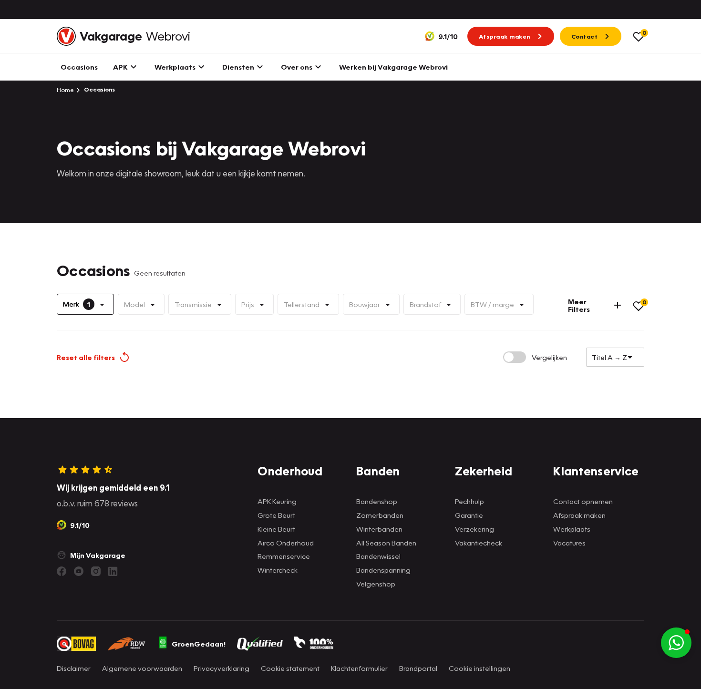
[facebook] (61, 571)
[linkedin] (113, 571)
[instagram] (96, 571)
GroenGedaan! (199, 643)
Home (65, 90)
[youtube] (78, 571)
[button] (676, 642)
